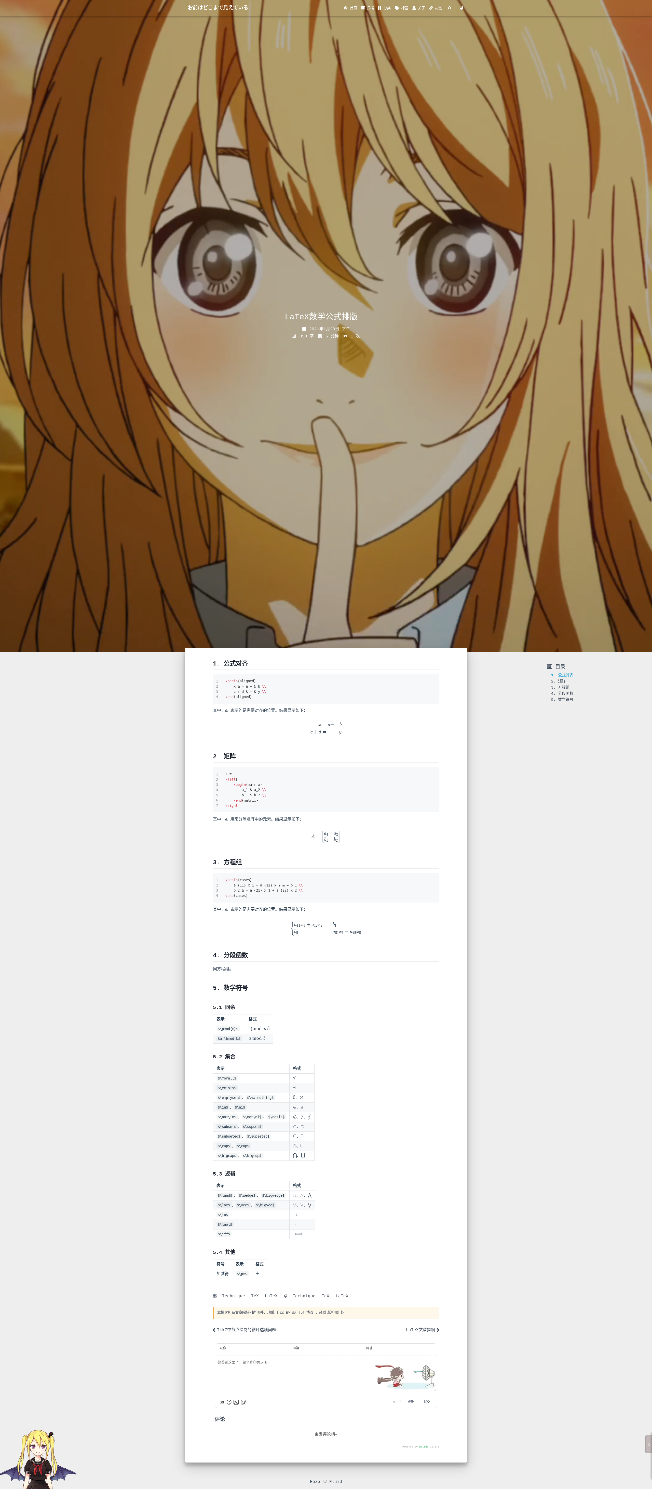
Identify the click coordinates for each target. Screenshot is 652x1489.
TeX (255, 1296)
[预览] (243, 1402)
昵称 (223, 1348)
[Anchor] (251, 663)
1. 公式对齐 (562, 675)
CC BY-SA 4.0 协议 (297, 1313)
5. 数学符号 (562, 700)
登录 (411, 1402)
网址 (369, 1348)
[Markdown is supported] (222, 1402)
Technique (233, 1296)
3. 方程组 (560, 687)
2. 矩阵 (558, 681)
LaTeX (271, 1296)
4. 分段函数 (562, 693)
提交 (427, 1402)
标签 (403, 8)
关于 (420, 8)
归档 (369, 8)
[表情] (229, 1402)
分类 (386, 8)
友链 (437, 8)
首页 (352, 8)
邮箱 (296, 1348)
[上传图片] (236, 1402)
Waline (423, 1446)
